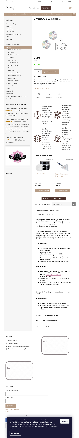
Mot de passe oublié (11, 412)
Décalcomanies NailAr (14, 76)
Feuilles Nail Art (12, 60)
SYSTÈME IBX (10, 32)
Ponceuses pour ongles (13, 45)
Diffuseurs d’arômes (12, 83)
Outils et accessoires (12, 42)
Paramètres (15, 433)
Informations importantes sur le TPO (17, 96)
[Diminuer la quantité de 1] (41, 73)
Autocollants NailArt (14, 73)
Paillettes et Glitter (13, 55)
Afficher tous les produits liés (53, 198)
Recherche (45, 8)
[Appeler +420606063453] (8, 1)
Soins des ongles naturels (13, 34)
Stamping (11, 57)
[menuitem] (7, 14)
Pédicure (9, 39)
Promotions (9, 99)
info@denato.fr (12, 341)
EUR (62, 1)
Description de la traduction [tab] (43, 204)
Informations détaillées (40, 89)
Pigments (11, 52)
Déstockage (9, 94)
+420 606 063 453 (13, 343)
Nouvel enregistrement (12, 410)
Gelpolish (9, 27)
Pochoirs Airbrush (13, 81)
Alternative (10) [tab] (57, 204)
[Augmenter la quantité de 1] (41, 71)
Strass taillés (12, 68)
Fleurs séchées (12, 78)
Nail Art (8, 47)
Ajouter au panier (51, 72)
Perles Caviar (12, 70)
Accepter (65, 421)
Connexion (10, 406)
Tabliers (8, 89)
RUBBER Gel (9, 29)
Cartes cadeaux (10, 86)
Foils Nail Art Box (13, 63)
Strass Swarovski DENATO (15, 50)
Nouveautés (9, 91)
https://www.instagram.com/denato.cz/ (19, 349)
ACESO (8, 37)
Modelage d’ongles (12, 24)
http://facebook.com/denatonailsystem (19, 346)
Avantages (37, 1)
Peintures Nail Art (13, 65)
